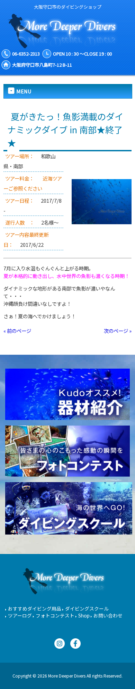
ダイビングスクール (87, 608)
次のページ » (118, 330)
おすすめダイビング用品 (34, 608)
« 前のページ (17, 330)
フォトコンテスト (55, 615)
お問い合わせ (108, 615)
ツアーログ (20, 615)
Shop (84, 615)
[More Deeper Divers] (67, 45)
